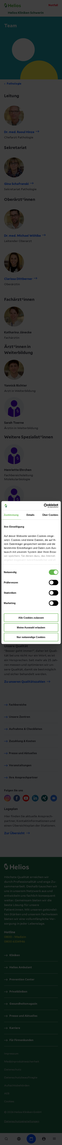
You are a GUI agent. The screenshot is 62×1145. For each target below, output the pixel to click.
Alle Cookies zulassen (31, 617)
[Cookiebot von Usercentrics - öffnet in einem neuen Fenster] (44, 505)
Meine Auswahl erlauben (31, 627)
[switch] (53, 582)
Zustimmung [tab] (11, 514)
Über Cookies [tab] (50, 514)
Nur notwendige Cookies (31, 637)
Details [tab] (30, 514)
